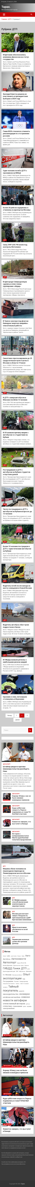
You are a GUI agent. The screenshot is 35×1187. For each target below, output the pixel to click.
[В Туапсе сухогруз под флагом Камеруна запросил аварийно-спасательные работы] (17, 308)
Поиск (30, 730)
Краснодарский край (9, 971)
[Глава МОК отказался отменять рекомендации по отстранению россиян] (17, 119)
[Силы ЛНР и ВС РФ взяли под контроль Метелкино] (17, 232)
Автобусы (6, 959)
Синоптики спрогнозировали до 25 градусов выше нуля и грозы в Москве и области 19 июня (17, 360)
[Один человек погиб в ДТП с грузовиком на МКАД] (17, 158)
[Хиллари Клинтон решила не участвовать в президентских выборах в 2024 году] (17, 81)
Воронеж (26, 965)
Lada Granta (14, 956)
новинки (25, 997)
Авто (27, 955)
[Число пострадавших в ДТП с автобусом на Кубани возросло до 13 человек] (17, 497)
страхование (17, 1006)
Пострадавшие (8, 981)
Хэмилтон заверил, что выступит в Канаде (21, 823)
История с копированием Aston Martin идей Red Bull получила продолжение (21, 837)
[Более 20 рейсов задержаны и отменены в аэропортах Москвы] (17, 195)
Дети (28, 969)
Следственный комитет (9, 983)
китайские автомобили (11, 997)
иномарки (24, 994)
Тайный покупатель (11, 988)
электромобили (8, 1008)
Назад (9, 715)
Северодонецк (23, 981)
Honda (4, 956)
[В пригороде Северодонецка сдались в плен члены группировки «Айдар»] (17, 269)
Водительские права (18, 965)
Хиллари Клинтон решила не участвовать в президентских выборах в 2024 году (15, 96)
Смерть (17, 983)
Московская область (17, 975)
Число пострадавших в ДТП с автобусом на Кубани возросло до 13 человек (17, 511)
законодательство (10, 994)
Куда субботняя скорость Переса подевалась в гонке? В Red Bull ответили (21, 811)
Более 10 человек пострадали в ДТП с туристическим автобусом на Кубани (17, 548)
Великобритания (7, 965)
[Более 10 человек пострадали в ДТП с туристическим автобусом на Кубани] (17, 534)
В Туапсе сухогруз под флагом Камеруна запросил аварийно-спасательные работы (15, 323)
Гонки (16, 968)
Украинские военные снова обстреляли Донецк (20, 941)
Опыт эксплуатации (16, 976)
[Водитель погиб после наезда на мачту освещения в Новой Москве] (17, 573)
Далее (17, 720)
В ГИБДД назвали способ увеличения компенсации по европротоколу (20, 903)
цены (24, 1006)
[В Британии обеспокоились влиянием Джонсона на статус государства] (17, 42)
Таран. (5, 6)
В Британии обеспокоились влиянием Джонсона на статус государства (16, 57)
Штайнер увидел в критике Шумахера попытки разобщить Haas (16, 769)
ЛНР (17, 971)
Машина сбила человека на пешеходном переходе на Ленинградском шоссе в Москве (16, 871)
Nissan (19, 956)
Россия (16, 981)
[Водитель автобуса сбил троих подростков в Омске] (17, 612)
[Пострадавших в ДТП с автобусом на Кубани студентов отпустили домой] (17, 457)
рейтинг (28, 1004)
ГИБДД (7, 968)
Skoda (23, 956)
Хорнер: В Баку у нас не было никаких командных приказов (21, 798)
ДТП (5, 50)
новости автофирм (15, 1000)
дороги (21, 991)
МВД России (22, 971)
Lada (8, 956)
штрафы (29, 1006)
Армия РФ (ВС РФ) (21, 963)
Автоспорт (6, 764)
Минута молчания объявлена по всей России (20, 929)
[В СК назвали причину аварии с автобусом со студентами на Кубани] (17, 420)
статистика (7, 1006)
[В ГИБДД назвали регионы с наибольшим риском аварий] (17, 647)
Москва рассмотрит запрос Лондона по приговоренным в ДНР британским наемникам (21, 917)
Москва (8, 975)
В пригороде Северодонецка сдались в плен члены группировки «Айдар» (15, 284)
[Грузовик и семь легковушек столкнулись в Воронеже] (17, 684)
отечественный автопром (14, 1004)
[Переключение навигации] (4, 14)
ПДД (23, 979)
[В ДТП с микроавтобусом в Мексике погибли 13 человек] (17, 385)
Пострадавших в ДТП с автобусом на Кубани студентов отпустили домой (16, 472)
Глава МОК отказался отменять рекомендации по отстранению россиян (16, 133)
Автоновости (18, 958)
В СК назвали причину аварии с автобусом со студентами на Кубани (15, 435)
